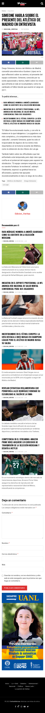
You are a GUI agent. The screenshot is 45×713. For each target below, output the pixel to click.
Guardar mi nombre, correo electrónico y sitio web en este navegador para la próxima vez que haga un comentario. (23, 578)
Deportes (11, 11)
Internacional (33, 683)
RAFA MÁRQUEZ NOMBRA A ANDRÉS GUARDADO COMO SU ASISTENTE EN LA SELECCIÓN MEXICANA (21, 103)
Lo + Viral (15, 683)
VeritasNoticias (15, 701)
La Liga (6, 185)
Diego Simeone (30, 181)
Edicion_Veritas (11, 29)
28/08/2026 (19, 241)
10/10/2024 (25, 29)
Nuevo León (29, 686)
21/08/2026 (19, 452)
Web (3, 565)
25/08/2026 (19, 397)
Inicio (7, 683)
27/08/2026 (19, 292)
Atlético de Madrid (14, 181)
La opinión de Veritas (22, 689)
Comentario (7, 513)
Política (20, 686)
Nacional (12, 686)
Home (4, 11)
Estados (23, 683)
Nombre (6, 543)
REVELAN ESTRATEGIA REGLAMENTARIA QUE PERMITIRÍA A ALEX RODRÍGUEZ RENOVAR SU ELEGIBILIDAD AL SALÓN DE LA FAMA (21, 391)
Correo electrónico (10, 554)
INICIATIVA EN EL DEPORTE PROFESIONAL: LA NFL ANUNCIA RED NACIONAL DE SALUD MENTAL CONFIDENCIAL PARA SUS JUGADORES (21, 112)
